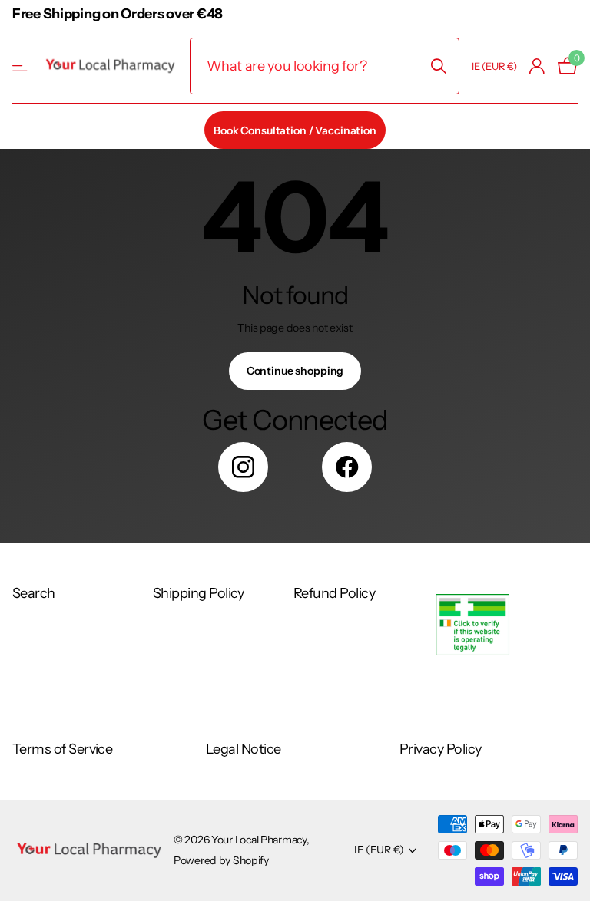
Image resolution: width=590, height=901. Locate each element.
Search (33, 593)
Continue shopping (295, 371)
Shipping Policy (198, 593)
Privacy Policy (440, 749)
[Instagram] (243, 467)
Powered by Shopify (221, 860)
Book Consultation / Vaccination (295, 130)
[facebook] (347, 467)
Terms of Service (62, 749)
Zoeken (438, 66)
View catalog (21, 66)
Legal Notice (243, 749)
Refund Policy (334, 593)
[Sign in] (537, 66)
